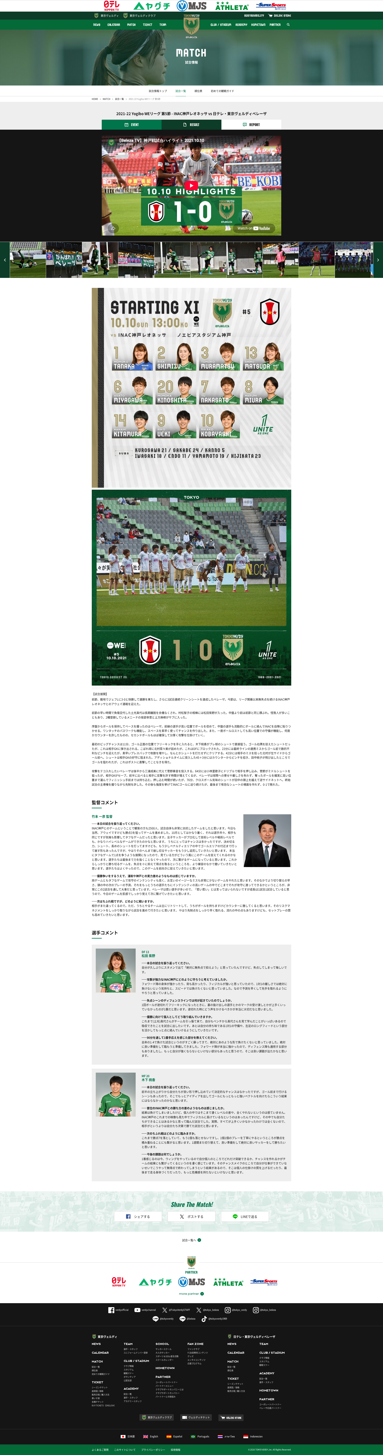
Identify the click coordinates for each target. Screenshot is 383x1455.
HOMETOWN (258, 24)
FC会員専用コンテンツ (198, 1352)
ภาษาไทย (230, 1436)
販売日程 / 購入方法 (100, 1394)
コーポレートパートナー (167, 1382)
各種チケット (98, 1401)
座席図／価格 (233, 1387)
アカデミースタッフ (133, 1401)
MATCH (131, 24)
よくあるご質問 (100, 1450)
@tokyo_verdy (239, 1310)
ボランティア (130, 1376)
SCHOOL (162, 1344)
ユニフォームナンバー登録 (136, 1352)
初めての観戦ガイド (222, 91)
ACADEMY (241, 24)
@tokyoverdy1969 (217, 1318)
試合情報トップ (158, 91)
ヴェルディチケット (199, 1417)
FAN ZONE (195, 1344)
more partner (189, 1293)
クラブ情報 (129, 1365)
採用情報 (175, 1450)
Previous (5, 260)
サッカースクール (164, 1349)
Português (203, 1436)
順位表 (198, 91)
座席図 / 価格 (97, 1390)
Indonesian (256, 1436)
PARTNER (275, 24)
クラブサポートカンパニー (168, 1392)
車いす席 (96, 1398)
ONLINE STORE (282, 15)
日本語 (131, 1436)
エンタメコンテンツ (196, 1359)
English (154, 1436)
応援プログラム (194, 1363)
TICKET (147, 24)
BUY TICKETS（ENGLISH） (104, 1405)
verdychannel (149, 1310)
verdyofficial (121, 1310)
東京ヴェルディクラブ (143, 15)
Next (378, 260)
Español (177, 1436)
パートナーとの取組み (166, 1396)
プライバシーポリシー (153, 1450)
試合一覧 (181, 91)
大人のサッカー (163, 1352)
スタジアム (129, 1369)
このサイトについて (125, 1450)
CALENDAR (114, 24)
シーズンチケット (100, 1387)
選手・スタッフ (131, 1349)
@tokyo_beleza (211, 1310)
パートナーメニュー (165, 1385)
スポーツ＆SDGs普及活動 (167, 1356)
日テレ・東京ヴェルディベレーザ (254, 1337)
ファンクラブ (193, 1349)
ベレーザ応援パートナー (270, 1407)
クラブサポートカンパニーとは (170, 1389)
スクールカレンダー (165, 1359)
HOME (95, 99)
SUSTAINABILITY (254, 15)
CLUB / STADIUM (221, 24)
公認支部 (128, 1380)
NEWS (96, 24)
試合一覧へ (189, 1240)
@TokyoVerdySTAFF (179, 1310)
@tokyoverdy (167, 1318)
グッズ (190, 1356)
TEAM (163, 24)
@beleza (191, 1318)
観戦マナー (129, 1373)
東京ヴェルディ (110, 15)
